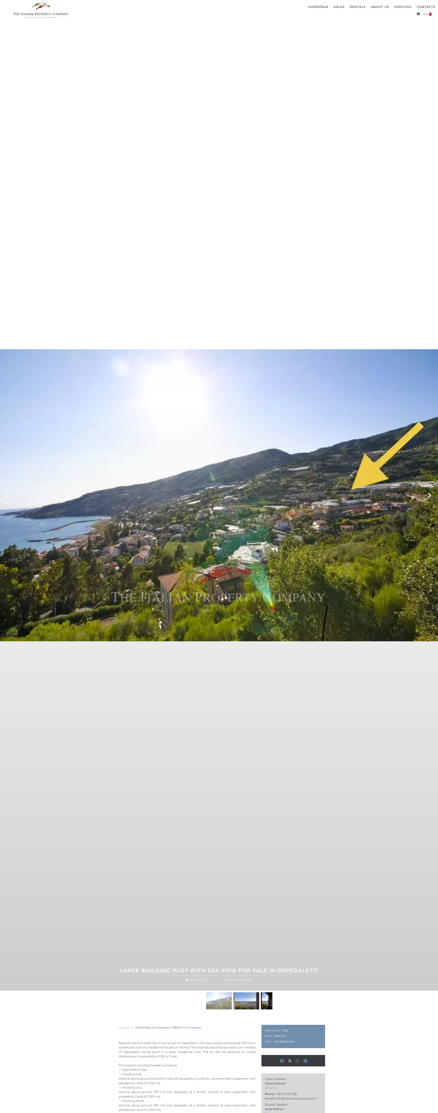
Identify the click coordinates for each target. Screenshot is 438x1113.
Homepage (124, 1027)
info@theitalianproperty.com (296, 1098)
